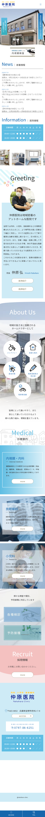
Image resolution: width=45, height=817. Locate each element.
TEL (33, 815)
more (22, 481)
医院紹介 (22, 280)
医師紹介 (22, 289)
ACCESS (22, 716)
